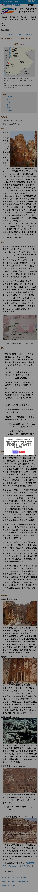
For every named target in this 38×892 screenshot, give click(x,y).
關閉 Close (22, 451)
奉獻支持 (15, 451)
